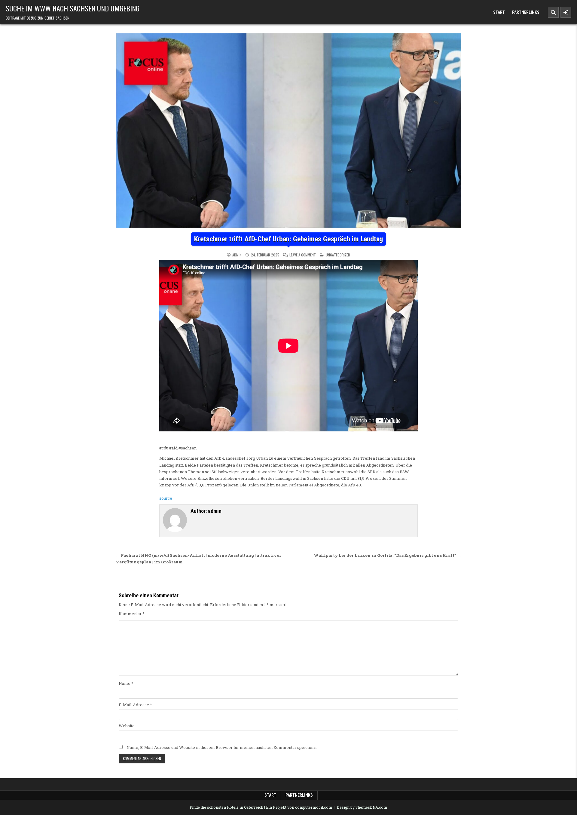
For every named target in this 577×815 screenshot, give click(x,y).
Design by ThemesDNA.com (362, 807)
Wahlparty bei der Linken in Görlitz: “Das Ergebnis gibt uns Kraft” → (387, 555)
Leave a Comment (302, 255)
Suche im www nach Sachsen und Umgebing (72, 8)
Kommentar (132, 613)
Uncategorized (338, 254)
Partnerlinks (525, 12)
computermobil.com (313, 807)
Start (499, 12)
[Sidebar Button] (565, 12)
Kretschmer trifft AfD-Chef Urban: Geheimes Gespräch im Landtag (288, 239)
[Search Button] (553, 12)
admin (237, 255)
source (165, 498)
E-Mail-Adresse (135, 704)
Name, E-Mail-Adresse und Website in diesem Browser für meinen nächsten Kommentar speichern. (222, 747)
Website (127, 725)
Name (126, 683)
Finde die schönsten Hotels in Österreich (226, 807)
